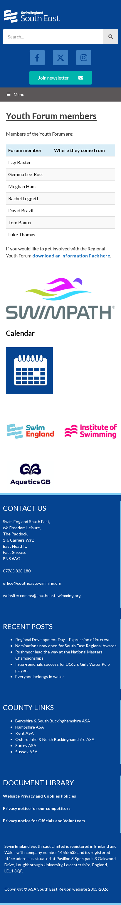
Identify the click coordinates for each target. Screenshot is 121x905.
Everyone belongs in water (39, 676)
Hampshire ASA (29, 726)
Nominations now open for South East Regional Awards (66, 645)
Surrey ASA (25, 745)
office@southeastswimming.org (32, 583)
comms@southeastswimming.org (50, 595)
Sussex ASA (26, 751)
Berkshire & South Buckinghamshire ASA (52, 720)
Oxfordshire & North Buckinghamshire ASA (55, 739)
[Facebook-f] (37, 57)
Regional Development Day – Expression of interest (62, 639)
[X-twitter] (60, 57)
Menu (19, 94)
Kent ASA (24, 733)
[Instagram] (83, 57)
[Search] (110, 36)
